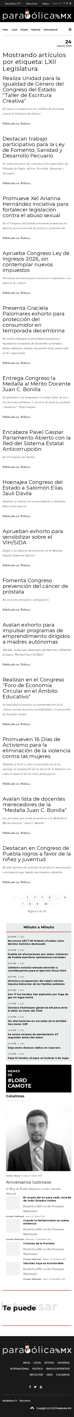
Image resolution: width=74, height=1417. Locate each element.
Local (14, 29)
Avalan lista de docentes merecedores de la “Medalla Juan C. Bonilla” (35, 804)
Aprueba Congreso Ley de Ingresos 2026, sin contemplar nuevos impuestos (36, 261)
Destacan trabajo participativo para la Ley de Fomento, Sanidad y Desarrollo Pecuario (34, 147)
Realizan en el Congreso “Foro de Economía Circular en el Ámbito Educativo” (33, 688)
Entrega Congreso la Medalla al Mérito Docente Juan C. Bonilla (37, 384)
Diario (46, 3)
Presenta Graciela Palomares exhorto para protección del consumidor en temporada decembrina (34, 319)
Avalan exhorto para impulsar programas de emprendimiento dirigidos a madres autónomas (36, 633)
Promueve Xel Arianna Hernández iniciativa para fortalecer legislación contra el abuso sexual (35, 206)
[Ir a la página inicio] (15, 897)
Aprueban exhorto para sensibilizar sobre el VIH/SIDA (33, 537)
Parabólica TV (13, 3)
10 (45, 904)
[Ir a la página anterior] (20, 897)
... (57, 897)
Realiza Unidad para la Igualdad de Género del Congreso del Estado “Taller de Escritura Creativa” (33, 89)
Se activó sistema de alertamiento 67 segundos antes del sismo (33, 1036)
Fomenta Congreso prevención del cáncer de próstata (35, 586)
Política (25, 123)
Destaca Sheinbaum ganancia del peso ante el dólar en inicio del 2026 (37, 1009)
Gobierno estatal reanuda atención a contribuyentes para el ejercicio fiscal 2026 (37, 969)
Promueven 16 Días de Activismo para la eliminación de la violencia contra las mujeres (36, 747)
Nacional (35, 29)
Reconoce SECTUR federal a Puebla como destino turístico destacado (36, 942)
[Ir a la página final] (59, 904)
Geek (50, 1374)
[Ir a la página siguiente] (53, 904)
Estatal (24, 29)
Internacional (50, 29)
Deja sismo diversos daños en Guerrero (34, 1047)
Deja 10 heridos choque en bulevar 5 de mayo (38, 1058)
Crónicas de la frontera (38, 1243)
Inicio (5, 29)
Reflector (36, 1374)
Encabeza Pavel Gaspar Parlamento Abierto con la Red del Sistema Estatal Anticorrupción (37, 440)
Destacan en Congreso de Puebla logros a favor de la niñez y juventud (37, 854)
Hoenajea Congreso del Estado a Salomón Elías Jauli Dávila (33, 488)
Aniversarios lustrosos (28, 1182)
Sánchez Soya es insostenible (43, 1263)
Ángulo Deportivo (58, 1368)
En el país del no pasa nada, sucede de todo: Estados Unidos (47, 1199)
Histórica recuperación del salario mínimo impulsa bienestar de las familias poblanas (36, 982)
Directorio (31, 3)
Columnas (63, 1374)
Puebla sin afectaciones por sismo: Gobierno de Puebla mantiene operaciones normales (38, 956)
